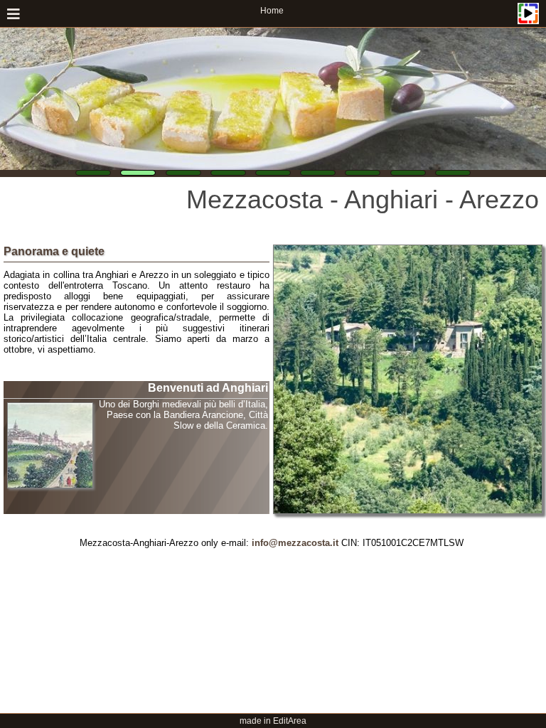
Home (272, 11)
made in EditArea (273, 721)
